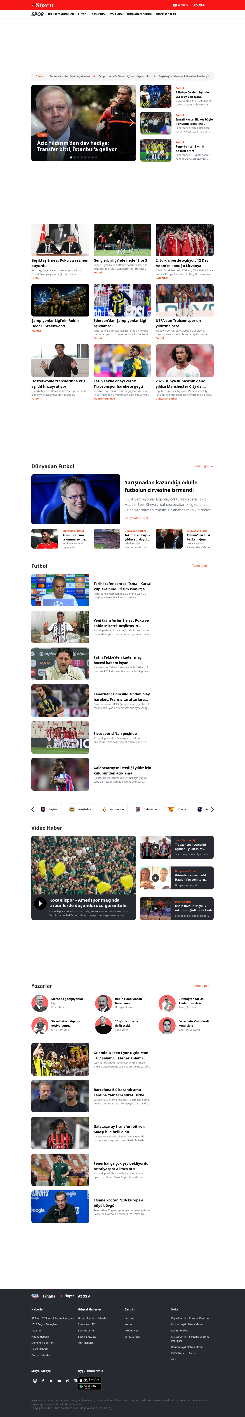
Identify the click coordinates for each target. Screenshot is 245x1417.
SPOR (37, 14)
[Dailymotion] (67, 1380)
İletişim (129, 1318)
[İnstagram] (35, 1380)
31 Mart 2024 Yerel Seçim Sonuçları (52, 1318)
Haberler (37, 1309)
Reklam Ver (131, 1330)
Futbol (35, 278)
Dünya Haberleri (41, 1355)
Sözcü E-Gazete (87, 1336)
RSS (173, 1359)
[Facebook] (43, 1380)
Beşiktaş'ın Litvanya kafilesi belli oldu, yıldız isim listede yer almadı (182, 76)
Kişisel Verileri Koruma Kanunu (190, 1318)
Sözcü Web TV (86, 1324)
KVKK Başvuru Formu (184, 1353)
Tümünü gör (201, 466)
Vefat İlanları (132, 1336)
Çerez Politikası (180, 1330)
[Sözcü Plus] (84, 1296)
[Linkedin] (75, 1380)
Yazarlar (36, 330)
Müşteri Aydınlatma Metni (187, 1324)
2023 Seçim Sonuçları (44, 1324)
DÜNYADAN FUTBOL (139, 14)
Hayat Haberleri (40, 1349)
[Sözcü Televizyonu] (35, 1296)
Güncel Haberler (89, 1309)
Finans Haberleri (41, 1336)
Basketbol (162, 278)
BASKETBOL (99, 14)
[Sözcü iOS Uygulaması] (90, 1380)
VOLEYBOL (116, 14)
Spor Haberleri (87, 1330)
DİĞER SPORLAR (166, 14)
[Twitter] (51, 1380)
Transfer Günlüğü (104, 398)
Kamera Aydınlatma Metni (187, 1347)
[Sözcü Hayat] (66, 1296)
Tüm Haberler (86, 1342)
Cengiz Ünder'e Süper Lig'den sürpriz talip (106, 76)
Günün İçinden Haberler (92, 1318)
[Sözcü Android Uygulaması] (90, 1386)
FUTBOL (83, 14)
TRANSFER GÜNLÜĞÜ (61, 14)
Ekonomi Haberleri (42, 1342)
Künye (128, 1324)
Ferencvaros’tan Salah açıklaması (52, 76)
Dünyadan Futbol (166, 398)
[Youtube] (59, 1380)
